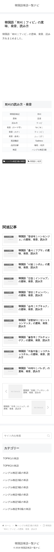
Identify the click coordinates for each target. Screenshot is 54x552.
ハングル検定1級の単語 (15, 161)
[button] (48, 435)
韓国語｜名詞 (35, 161)
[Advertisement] (27, 70)
